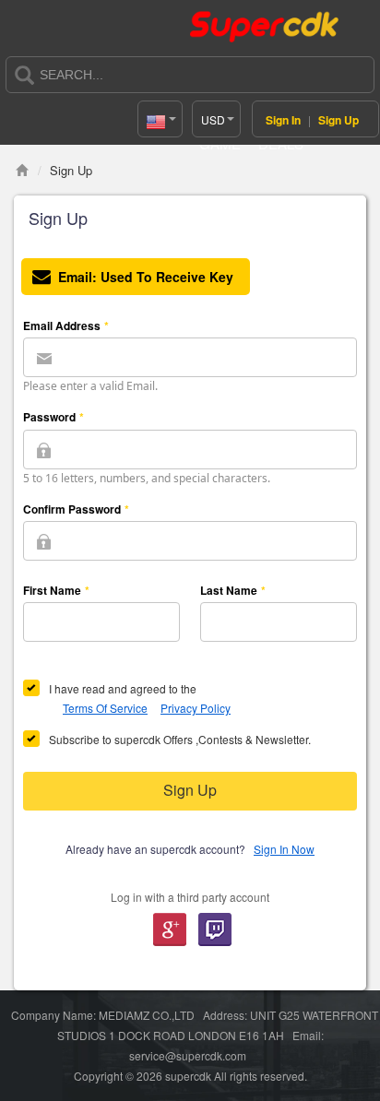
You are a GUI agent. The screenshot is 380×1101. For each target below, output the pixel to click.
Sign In (283, 120)
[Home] (22, 170)
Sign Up (338, 120)
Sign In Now (284, 849)
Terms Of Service (105, 708)
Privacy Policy (195, 708)
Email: (145, 276)
